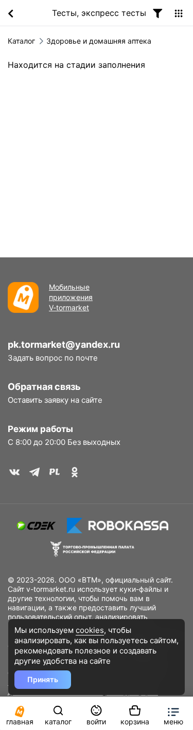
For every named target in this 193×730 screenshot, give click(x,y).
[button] (173, 713)
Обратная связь (44, 386)
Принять (42, 679)
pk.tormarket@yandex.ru (64, 344)
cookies (90, 630)
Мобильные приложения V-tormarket (71, 297)
